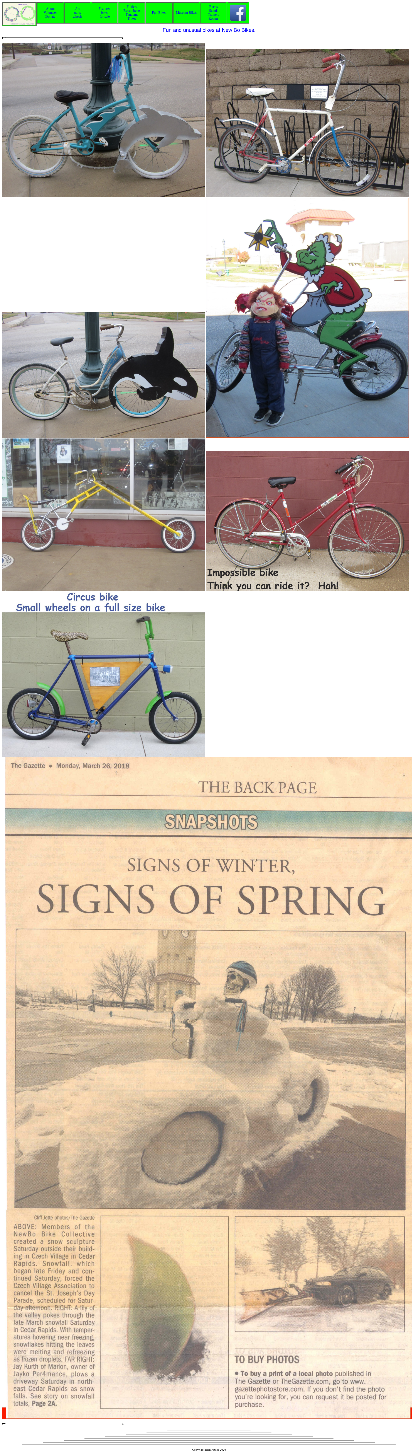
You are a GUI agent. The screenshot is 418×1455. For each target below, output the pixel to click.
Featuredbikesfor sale (105, 12)
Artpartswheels (77, 12)
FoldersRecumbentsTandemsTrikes (131, 12)
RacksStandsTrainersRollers (213, 12)
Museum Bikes (186, 12)
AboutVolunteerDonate (50, 12)
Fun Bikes (159, 12)
